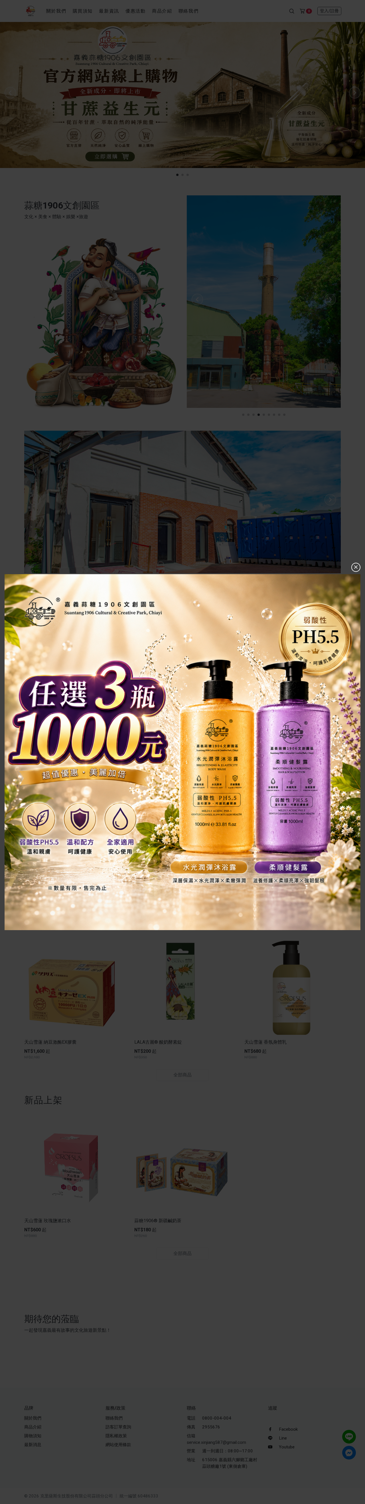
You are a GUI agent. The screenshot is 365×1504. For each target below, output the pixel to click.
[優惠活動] (182, 752)
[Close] (355, 567)
